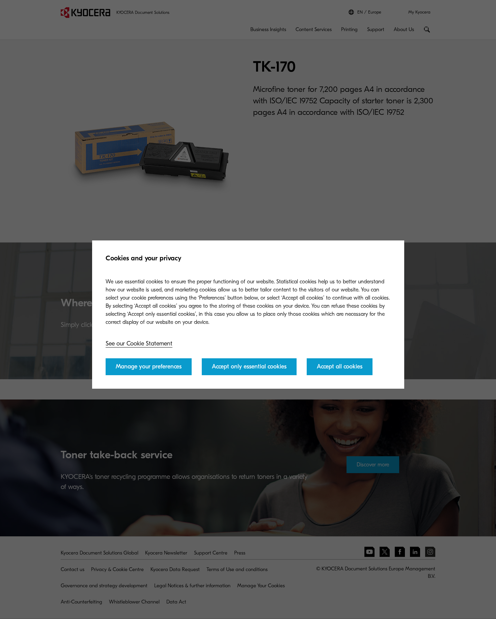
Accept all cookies (339, 366)
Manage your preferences (149, 366)
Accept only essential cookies (249, 366)
